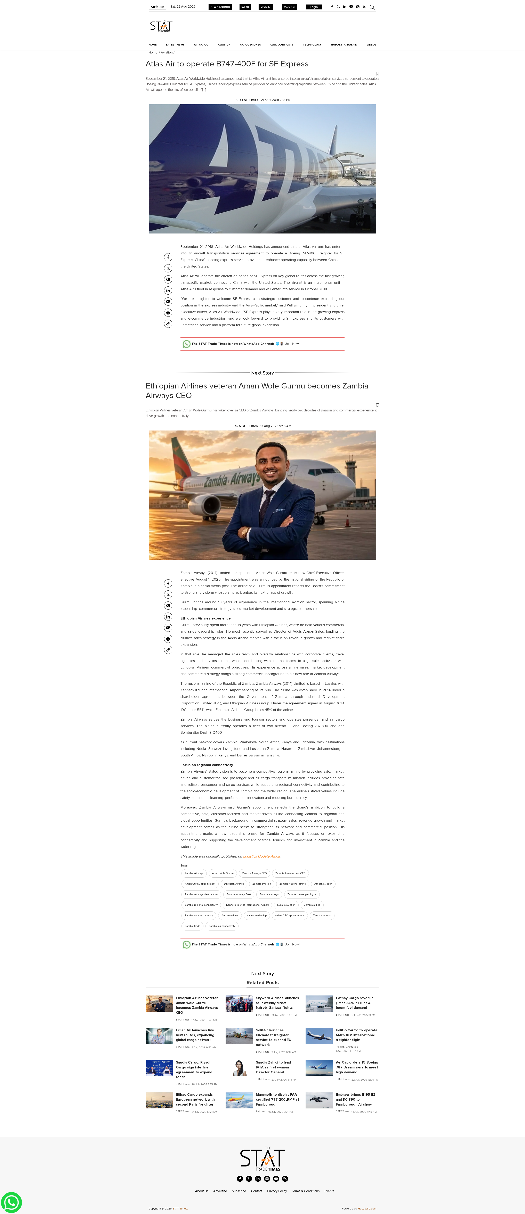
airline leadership (257, 915)
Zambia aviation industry (199, 915)
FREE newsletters (220, 6)
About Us (201, 1191)
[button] (262, 73)
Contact (256, 1191)
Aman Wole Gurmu (223, 873)
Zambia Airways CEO (254, 873)
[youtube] (351, 7)
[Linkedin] (168, 290)
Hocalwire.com (367, 1208)
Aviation (167, 52)
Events (245, 6)
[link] (168, 324)
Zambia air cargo (269, 894)
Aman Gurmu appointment (200, 883)
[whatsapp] (168, 279)
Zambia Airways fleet (239, 894)
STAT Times (182, 1019)
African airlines (230, 915)
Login (314, 7)
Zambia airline (312, 905)
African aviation (323, 883)
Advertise (220, 1191)
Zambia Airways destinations (201, 894)
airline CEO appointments (290, 915)
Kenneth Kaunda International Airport (247, 905)
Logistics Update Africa (261, 856)
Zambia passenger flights (302, 894)
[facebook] (332, 7)
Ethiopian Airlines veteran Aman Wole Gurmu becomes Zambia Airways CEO (257, 391)
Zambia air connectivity (222, 926)
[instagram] (358, 7)
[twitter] (338, 7)
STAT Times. (180, 1208)
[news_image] (159, 1003)
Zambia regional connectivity (201, 905)
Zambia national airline (293, 883)
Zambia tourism (322, 915)
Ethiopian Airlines (234, 883)
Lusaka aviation (286, 905)
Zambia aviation (261, 883)
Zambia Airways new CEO (290, 873)
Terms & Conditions (306, 1191)
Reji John (261, 1111)
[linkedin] (344, 7)
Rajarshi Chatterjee (347, 1047)
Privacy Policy (277, 1191)
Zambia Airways (194, 873)
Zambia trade (192, 926)
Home (153, 44)
